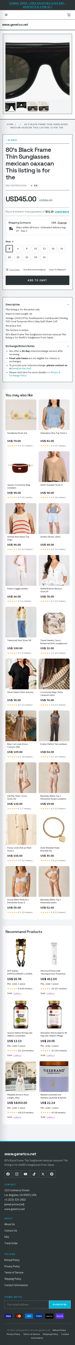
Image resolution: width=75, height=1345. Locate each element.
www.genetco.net (15, 25)
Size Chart (14, 269)
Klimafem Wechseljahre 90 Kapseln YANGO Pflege (54, 1034)
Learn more (62, 211)
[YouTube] (25, 1174)
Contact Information (16, 1285)
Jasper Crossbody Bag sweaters (18, 486)
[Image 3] (32, 107)
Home (10, 124)
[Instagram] (16, 1174)
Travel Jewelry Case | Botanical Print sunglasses (53, 641)
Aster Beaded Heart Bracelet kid (50, 849)
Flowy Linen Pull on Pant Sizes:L (19, 849)
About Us (9, 1224)
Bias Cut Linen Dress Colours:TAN (17, 745)
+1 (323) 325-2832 (15, 1199)
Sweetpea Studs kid (17, 433)
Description (13, 304)
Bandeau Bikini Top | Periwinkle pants (50, 901)
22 (26, 257)
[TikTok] (34, 1174)
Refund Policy (12, 1260)
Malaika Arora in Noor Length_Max (18, 1096)
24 (35, 257)
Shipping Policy (12, 1278)
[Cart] (69, 15)
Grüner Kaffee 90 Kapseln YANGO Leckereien (19, 1034)
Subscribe (60, 1304)
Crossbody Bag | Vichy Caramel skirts (51, 693)
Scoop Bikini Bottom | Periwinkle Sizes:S (18, 901)
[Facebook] (8, 1174)
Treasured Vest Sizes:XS (19, 640)
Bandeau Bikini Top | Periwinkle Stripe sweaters (53, 797)
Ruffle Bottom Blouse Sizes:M (51, 590)
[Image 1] (10, 107)
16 (61, 248)
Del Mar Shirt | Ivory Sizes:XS (17, 797)
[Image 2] (21, 107)
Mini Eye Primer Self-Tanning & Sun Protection (53, 972)
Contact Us (10, 1230)
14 (53, 248)
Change (62, 222)
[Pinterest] (51, 1174)
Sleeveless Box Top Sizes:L (53, 433)
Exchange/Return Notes (20, 346)
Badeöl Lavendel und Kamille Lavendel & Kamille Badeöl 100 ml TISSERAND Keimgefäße (54, 1096)
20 (18, 257)
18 (9, 257)
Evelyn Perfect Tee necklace (53, 744)
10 (35, 248)
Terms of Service (13, 1272)
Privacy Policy (12, 1266)
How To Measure (57, 269)
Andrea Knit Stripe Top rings (18, 538)
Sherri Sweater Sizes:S (51, 484)
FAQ (6, 1237)
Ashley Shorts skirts (50, 536)
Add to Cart (37, 280)
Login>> (17, 993)
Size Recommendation (34, 269)
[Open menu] (6, 15)
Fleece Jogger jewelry (17, 588)
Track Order (11, 1243)
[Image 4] (44, 107)
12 (44, 248)
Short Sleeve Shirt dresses (20, 692)
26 (44, 257)
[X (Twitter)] (43, 1174)
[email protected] (21, 368)
